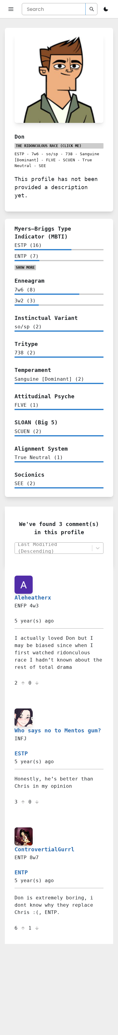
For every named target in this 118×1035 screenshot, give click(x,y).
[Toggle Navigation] (11, 9)
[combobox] (53, 548)
